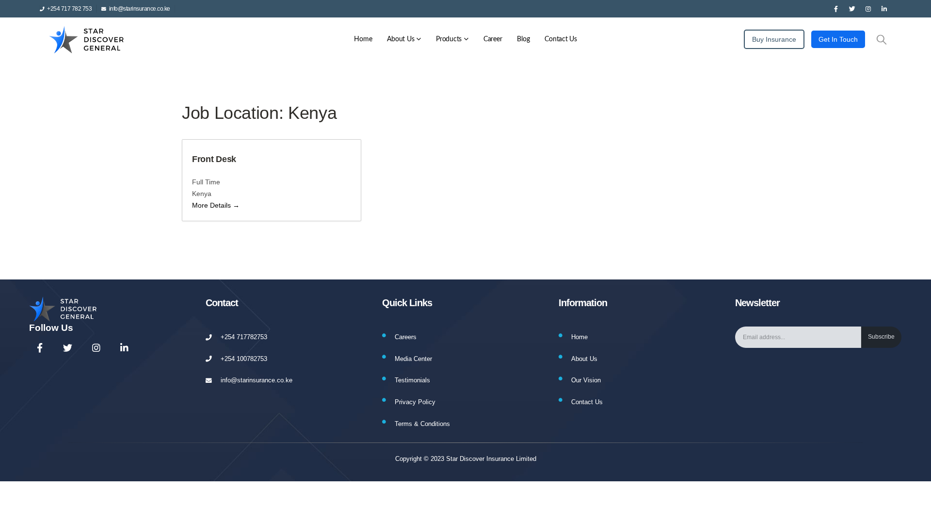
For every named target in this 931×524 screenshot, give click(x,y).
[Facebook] (836, 9)
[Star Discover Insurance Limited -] (88, 39)
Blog (523, 39)
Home (363, 39)
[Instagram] (868, 9)
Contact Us (561, 39)
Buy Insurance (774, 39)
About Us (400, 39)
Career (492, 39)
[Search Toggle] (881, 39)
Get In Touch (838, 39)
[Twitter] (852, 9)
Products (449, 39)
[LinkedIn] (884, 9)
